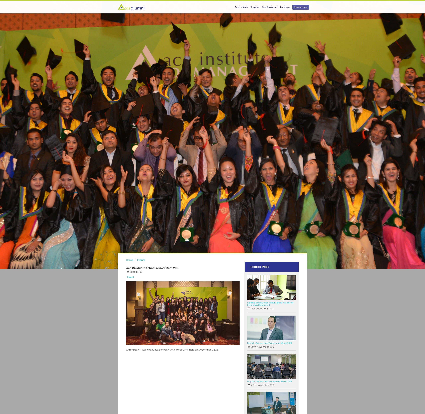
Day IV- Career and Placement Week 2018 (269, 381)
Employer (285, 7)
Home (129, 260)
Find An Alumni (270, 7)
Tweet (130, 277)
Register (255, 7)
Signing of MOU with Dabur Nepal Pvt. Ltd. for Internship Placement (270, 303)
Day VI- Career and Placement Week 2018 (269, 343)
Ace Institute (241, 7)
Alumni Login (300, 7)
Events (141, 260)
